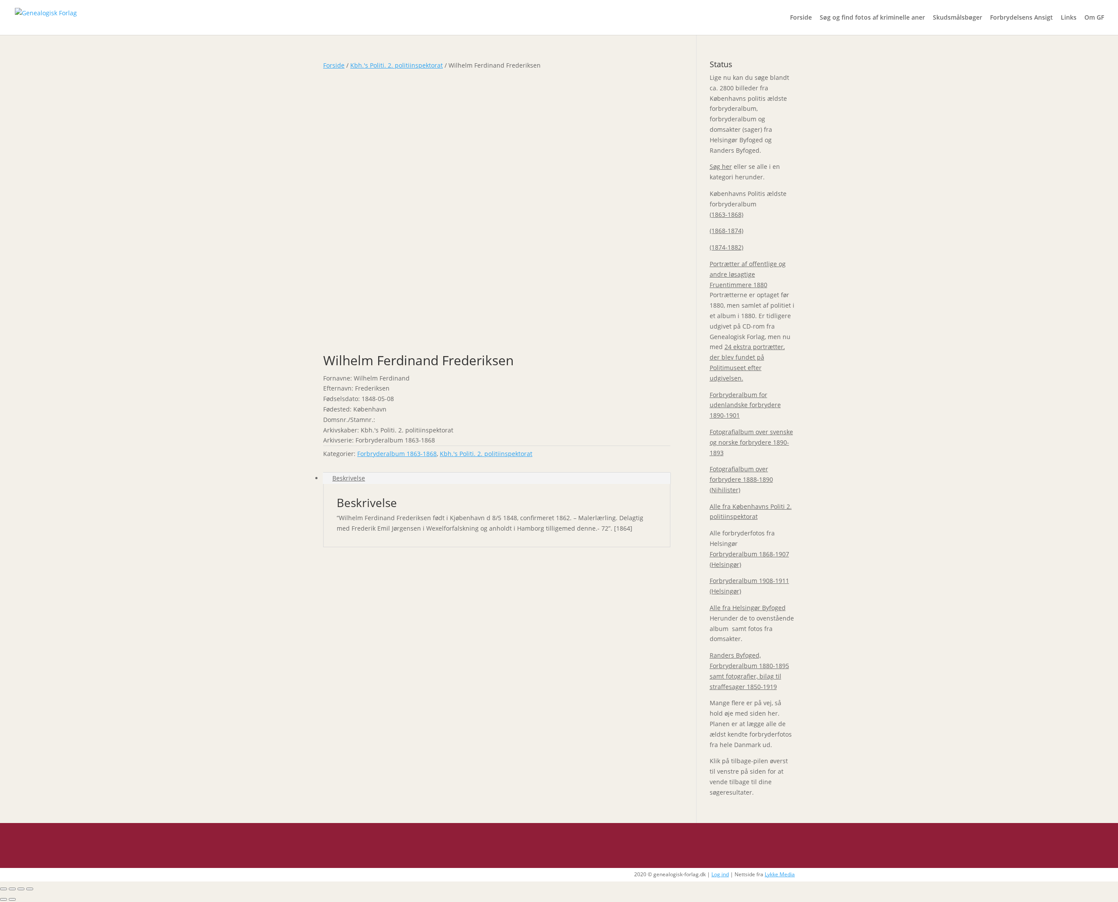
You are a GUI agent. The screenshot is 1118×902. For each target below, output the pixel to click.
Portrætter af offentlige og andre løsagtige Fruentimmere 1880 (748, 274)
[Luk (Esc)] (3, 889)
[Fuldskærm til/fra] (20, 889)
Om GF (1094, 17)
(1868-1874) (726, 230)
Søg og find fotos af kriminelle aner (872, 17)
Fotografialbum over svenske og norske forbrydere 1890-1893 (751, 442)
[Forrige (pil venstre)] (3, 899)
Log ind (720, 874)
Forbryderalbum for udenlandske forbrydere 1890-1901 (745, 405)
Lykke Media (780, 874)
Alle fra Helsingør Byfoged (748, 608)
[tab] (497, 478)
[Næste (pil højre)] (12, 899)
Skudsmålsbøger (957, 17)
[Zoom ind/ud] (29, 889)
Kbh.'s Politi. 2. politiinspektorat (396, 65)
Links (1069, 17)
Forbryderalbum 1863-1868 (397, 453)
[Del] (12, 889)
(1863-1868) (726, 214)
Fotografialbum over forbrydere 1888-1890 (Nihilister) (741, 479)
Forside (801, 17)
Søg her (721, 166)
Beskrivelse (348, 478)
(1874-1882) (726, 247)
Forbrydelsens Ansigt (1021, 17)
